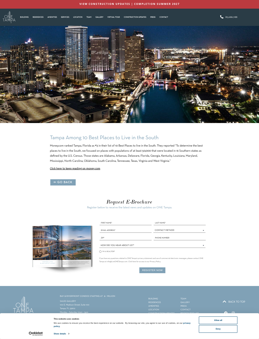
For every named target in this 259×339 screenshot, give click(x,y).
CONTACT (163, 17)
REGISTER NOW (152, 270)
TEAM (88, 17)
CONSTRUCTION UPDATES (135, 17)
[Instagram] (233, 313)
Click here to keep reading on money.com (75, 168)
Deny (218, 329)
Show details (60, 334)
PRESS (152, 17)
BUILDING (24, 17)
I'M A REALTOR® (108, 251)
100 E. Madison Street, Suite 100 (74, 305)
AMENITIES (52, 17)
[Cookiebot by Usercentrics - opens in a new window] (36, 334)
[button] (38, 17)
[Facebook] (225, 313)
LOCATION (77, 17)
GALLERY (99, 17)
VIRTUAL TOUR (113, 17)
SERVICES (65, 17)
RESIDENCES (38, 17)
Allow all (218, 320)
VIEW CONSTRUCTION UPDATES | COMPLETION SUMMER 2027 (129, 4)
